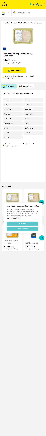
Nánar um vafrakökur (13, 218)
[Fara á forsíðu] (4, 4)
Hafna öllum (22, 223)
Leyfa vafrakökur (22, 228)
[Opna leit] (30, 4)
